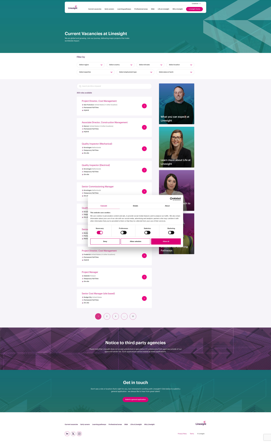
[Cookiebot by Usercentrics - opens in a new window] (171, 199)
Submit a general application (135, 399)
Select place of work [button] (166, 72)
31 (133, 316)
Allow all (166, 241)
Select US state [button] (144, 65)
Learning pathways (124, 9)
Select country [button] (114, 65)
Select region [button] (84, 65)
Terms (192, 433)
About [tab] (167, 206)
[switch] (124, 232)
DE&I (152, 9)
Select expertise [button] (85, 72)
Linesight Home (194, 9)
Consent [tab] (104, 206)
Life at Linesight (163, 9)
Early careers (109, 9)
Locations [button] (195, 3)
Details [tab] (135, 206)
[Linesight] (72, 7)
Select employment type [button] (128, 72)
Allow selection (135, 241)
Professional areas (141, 9)
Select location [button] (174, 65)
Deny (105, 241)
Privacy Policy (182, 433)
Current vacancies (94, 9)
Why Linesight (178, 9)
